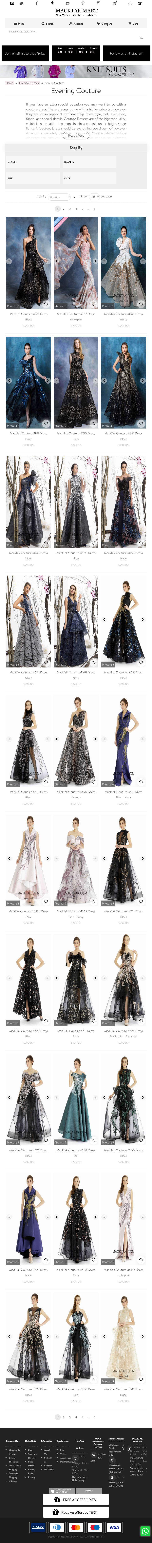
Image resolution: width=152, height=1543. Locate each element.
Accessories (65, 1458)
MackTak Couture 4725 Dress (76, 433)
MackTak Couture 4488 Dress (76, 1270)
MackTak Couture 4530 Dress (76, 1389)
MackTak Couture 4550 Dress (123, 1150)
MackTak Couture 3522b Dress (28, 911)
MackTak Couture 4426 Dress (28, 1150)
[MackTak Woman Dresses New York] (76, 12)
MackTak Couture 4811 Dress (28, 433)
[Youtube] (67, 4)
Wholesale (49, 1469)
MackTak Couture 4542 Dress (123, 1389)
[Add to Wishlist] (46, 304)
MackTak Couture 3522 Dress (28, 1270)
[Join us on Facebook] (37, 4)
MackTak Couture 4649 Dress (28, 553)
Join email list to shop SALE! (25, 53)
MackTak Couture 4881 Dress (123, 433)
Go (141, 38)
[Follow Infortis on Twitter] (21, 4)
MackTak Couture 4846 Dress (123, 314)
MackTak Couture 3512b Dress (123, 1270)
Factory (31, 1477)
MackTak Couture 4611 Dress (75, 1031)
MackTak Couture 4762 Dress (76, 314)
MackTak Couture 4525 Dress (123, 1031)
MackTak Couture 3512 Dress (123, 792)
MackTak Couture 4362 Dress (76, 911)
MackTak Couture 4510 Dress (29, 792)
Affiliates (13, 1481)
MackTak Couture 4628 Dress (28, 1031)
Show (83, 196)
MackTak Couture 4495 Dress (76, 792)
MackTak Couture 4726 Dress (29, 314)
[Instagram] (98, 4)
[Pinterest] (83, 4)
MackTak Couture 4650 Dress (76, 553)
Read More (76, 135)
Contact (48, 1465)
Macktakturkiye (67, 1461)
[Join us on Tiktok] (52, 3)
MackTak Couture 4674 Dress (29, 672)
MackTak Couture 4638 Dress (76, 1150)
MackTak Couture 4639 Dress (123, 672)
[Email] (12, 4)
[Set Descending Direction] (74, 197)
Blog (30, 1450)
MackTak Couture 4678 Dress (76, 672)
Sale (62, 1450)
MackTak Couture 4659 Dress (123, 553)
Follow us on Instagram (126, 53)
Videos (63, 1454)
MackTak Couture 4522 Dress (28, 1389)
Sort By (41, 196)
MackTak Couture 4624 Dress (123, 911)
